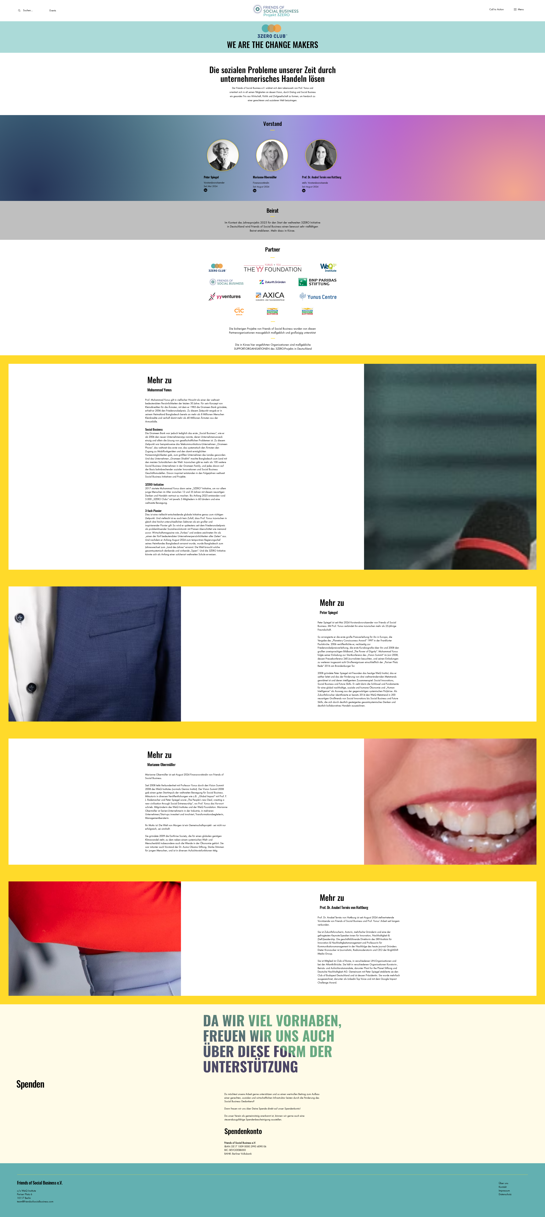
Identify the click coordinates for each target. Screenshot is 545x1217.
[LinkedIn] (205, 190)
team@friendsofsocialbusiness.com (35, 1201)
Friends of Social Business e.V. (39, 1182)
